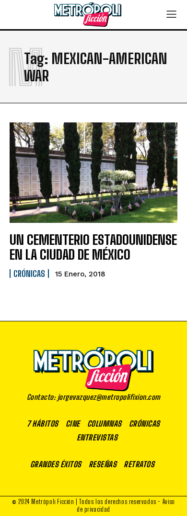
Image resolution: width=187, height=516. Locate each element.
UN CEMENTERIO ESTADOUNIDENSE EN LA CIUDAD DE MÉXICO (93, 247)
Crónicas (29, 273)
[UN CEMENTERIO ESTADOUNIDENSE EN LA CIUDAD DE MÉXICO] (93, 172)
